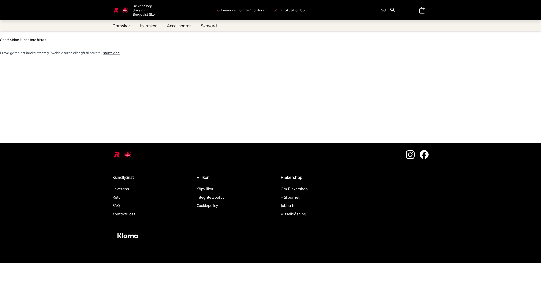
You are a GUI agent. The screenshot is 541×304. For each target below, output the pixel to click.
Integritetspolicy (211, 197)
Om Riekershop (294, 188)
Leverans (120, 188)
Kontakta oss (123, 214)
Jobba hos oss (293, 205)
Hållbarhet (290, 197)
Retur (117, 197)
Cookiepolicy (207, 205)
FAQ (116, 205)
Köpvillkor (205, 188)
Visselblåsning (293, 214)
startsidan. (111, 53)
